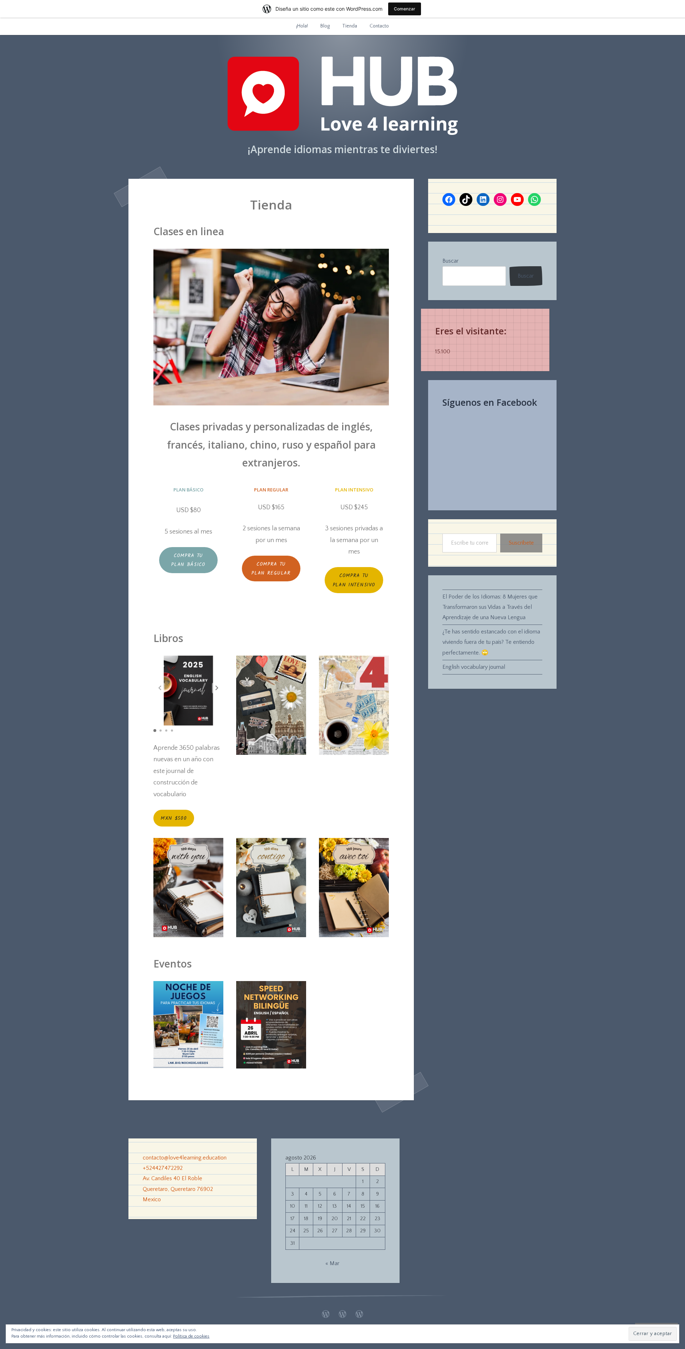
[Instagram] (500, 199)
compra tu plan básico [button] (188, 560)
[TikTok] (466, 199)
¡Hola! (302, 26)
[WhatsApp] (534, 199)
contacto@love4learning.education (185, 1158)
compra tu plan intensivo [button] (354, 580)
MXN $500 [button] (174, 818)
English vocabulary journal (473, 667)
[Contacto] (359, 1312)
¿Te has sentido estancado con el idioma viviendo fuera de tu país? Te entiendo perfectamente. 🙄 (491, 642)
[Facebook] (448, 199)
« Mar (332, 1263)
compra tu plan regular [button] (271, 568)
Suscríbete (521, 543)
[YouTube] (517, 199)
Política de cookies (191, 1336)
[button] (217, 688)
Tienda (349, 26)
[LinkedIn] (483, 199)
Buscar (450, 261)
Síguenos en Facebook (489, 402)
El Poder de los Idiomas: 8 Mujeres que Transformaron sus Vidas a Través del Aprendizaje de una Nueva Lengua (490, 607)
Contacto (379, 26)
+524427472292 (163, 1168)
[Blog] (342, 1312)
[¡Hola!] (325, 1312)
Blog (325, 26)
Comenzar (404, 8)
